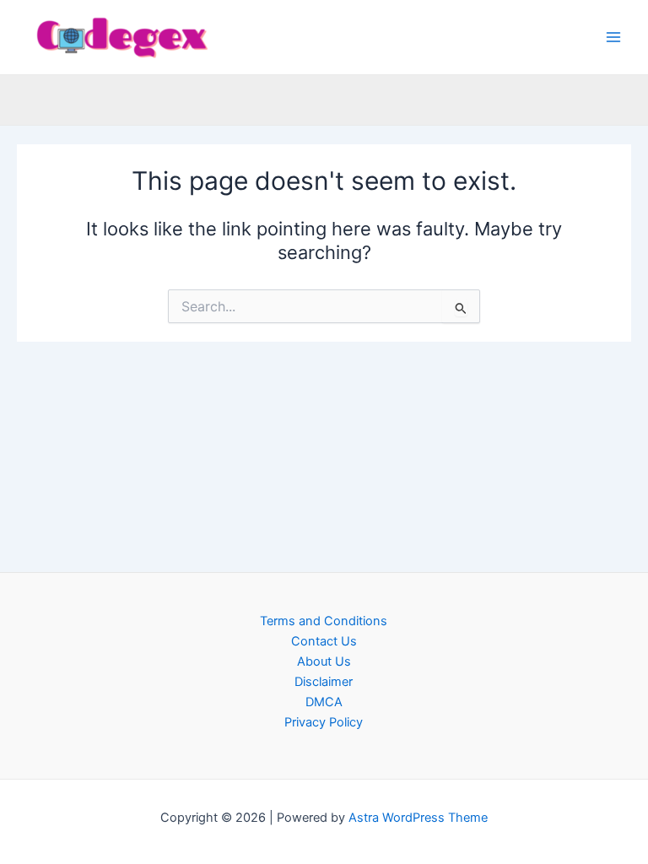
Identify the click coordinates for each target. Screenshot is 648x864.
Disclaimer (323, 681)
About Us (324, 661)
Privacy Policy (323, 722)
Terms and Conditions (323, 621)
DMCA (324, 702)
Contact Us (324, 641)
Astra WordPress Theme (418, 817)
